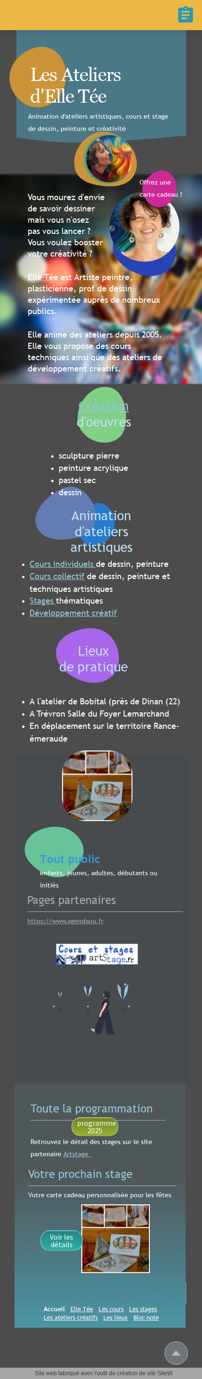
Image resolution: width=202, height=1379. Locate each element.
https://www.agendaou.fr (65, 921)
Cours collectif (57, 576)
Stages (43, 600)
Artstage (77, 1254)
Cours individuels (63, 563)
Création (103, 405)
